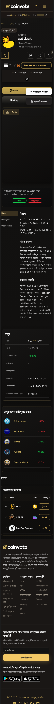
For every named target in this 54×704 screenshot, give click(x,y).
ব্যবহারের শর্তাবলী (42, 585)
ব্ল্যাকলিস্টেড (7, 615)
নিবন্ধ (22, 580)
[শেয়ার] (39, 55)
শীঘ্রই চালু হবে (8, 610)
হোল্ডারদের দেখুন (37, 72)
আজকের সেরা (8, 580)
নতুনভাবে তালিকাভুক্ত (7, 592)
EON (18, 506)
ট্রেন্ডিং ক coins (9, 585)
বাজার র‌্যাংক (5, 219)
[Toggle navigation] (44, 6)
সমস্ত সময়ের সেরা (8, 600)
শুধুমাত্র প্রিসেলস (9, 606)
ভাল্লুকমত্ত (35, 200)
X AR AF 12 (20, 517)
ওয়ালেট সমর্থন (6, 225)
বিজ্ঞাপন (39, 599)
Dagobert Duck (21, 462)
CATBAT (17, 452)
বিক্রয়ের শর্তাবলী (42, 594)
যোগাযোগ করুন (41, 604)
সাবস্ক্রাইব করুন (26, 657)
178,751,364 (27, 15)
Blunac (17, 441)
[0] (48, 55)
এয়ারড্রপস (24, 599)
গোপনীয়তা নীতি (41, 590)
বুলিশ (19, 200)
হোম (2, 23)
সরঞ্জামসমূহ (24, 604)
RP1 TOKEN (19, 431)
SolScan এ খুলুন (20, 72)
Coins (11, 23)
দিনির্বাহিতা (39, 580)
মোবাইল (22, 613)
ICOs (22, 590)
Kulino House (20, 421)
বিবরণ (3, 213)
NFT (22, 585)
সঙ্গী (21, 608)
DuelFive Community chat (28, 528)
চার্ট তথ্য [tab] (14, 112)
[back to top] (45, 697)
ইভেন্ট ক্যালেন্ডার (25, 594)
